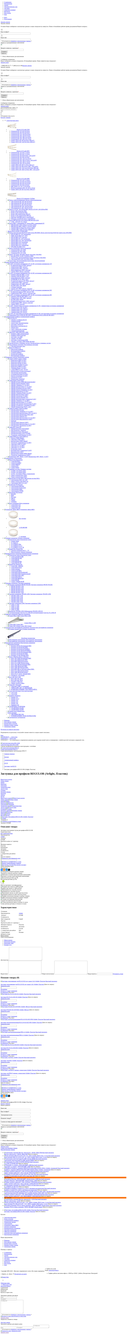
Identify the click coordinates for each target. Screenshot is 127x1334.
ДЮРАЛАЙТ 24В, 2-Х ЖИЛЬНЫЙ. (21, 688)
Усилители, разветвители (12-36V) (21, 442)
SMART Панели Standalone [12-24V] (21, 390)
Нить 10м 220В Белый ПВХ (19, 660)
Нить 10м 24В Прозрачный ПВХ (20, 664)
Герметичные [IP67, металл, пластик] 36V (23, 293)
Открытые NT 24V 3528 (18, 251)
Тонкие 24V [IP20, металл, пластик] (21, 288)
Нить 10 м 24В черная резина (19, 670)
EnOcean (13, 421)
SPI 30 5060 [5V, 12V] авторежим (21, 234)
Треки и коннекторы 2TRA (19, 475)
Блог (5, 14)
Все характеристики (7, 833)
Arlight (3, 836)
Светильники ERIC (17, 489)
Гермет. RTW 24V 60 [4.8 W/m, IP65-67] (22, 140)
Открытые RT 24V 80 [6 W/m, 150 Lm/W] (23, 155)
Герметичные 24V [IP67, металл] (20, 284)
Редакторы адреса (16, 449)
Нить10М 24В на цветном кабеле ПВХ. (22, 669)
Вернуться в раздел (6, 798)
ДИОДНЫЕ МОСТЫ (17, 714)
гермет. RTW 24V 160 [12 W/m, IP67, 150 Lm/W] (25, 169)
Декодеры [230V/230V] (18, 439)
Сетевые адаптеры (16, 287)
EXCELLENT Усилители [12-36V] (21, 425)
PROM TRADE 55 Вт (17, 591)
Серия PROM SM (16, 563)
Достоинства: (5, 960)
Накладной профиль (17, 349)
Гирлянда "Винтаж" (17, 681)
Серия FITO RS (15, 508)
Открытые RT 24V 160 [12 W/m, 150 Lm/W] (24, 160)
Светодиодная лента (10, 1217)
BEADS (13, 494)
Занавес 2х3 (14, 702)
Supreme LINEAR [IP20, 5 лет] (20, 276)
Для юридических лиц (10, 7)
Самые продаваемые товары (9, 1148)
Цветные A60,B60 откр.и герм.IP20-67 (22, 217)
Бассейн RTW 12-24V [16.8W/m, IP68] (22, 256)
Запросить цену (16, 1331)
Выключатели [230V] (17, 452)
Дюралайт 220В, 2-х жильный (20, 686)
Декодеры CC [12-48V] (18, 446)
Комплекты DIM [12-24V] (18, 360)
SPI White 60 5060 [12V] (18, 246)
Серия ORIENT (15, 464)
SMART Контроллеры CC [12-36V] (21, 386)
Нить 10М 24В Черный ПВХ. (19, 667)
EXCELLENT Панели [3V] (19, 416)
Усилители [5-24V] (16, 377)
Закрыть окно (5, 62)
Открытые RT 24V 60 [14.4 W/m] (20, 183)
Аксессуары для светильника (19, 323)
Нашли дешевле (16, 863)
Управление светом (10, 1222)
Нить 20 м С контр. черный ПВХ (21, 674)
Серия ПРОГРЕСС (16, 577)
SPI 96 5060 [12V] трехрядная (19, 245)
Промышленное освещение (12, 1228)
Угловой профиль (16, 352)
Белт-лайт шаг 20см (17, 678)
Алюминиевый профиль (11, 1220)
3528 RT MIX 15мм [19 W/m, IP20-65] (22, 229)
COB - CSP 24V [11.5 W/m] (19, 222)
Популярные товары (10, 722)
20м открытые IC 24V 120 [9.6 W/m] (21, 208)
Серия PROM (15, 560)
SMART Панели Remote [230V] (20, 383)
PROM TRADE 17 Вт (17, 586)
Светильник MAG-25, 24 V (19, 483)
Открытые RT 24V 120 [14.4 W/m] (21, 158)
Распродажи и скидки (10, 723)
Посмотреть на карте (20, 1274)
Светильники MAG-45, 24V (19, 480)
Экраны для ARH (16, 338)
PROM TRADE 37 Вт (17, 588)
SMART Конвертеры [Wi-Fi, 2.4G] (21, 407)
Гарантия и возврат (10, 10)
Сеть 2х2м (14, 692)
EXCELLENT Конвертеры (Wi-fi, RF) (22, 414)
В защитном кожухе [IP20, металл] (21, 265)
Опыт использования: (7, 937)
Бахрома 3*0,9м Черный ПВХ (20, 655)
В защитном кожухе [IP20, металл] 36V (22, 292)
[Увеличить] (17, 817)
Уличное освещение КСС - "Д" (20, 550)
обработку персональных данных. (21, 41)
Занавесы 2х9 (15, 705)
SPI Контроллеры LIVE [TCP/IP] (20, 433)
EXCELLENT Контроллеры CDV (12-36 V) (24, 413)
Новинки (7, 720)
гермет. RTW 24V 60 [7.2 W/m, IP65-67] (22, 165)
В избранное (4, 992)
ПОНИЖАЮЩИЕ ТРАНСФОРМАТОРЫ (23, 716)
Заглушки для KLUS (17, 324)
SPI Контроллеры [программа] (20, 428)
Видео (2, 815)
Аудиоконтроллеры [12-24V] (19, 374)
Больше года (7, 945)
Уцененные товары (9, 726)
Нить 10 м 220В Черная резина (20, 663)
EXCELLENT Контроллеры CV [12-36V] (23, 418)
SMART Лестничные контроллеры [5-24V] (23, 404)
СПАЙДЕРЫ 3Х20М (17, 708)
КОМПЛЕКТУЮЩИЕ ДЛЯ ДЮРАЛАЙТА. (24, 689)
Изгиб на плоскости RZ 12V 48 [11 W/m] (23, 188)
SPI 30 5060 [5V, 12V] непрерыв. (20, 239)
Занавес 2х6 (14, 703)
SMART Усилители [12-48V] (19, 396)
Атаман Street (15, 541)
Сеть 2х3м (14, 694)
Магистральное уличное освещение (21, 552)
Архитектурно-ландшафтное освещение (16, 1233)
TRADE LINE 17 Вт (17, 595)
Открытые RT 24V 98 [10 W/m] (20, 157)
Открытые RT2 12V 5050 (18, 250)
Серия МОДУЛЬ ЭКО (17, 575)
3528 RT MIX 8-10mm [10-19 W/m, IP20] (23, 228)
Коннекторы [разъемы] (18, 379)
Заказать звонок (5, 22)
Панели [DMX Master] (17, 438)
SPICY (13, 498)
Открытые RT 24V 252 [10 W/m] (20, 163)
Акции (6, 5)
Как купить (7, 13)
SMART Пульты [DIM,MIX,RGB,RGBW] (23, 382)
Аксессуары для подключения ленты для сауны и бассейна (28, 257)
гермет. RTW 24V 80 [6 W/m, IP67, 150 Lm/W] (24, 166)
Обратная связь (5, 1283)
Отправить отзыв (118, 974)
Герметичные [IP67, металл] (19, 267)
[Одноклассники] (4, 870)
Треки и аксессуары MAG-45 (19, 481)
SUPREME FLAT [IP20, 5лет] (19, 279)
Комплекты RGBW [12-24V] (19, 365)
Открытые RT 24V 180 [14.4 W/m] (21, 137)
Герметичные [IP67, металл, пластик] (22, 302)
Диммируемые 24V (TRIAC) (19, 309)
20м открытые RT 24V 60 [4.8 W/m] (21, 203)
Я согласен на (17, 41)
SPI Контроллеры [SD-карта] (19, 432)
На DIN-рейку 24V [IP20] (18, 285)
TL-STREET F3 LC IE (17, 547)
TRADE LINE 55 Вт (17, 600)
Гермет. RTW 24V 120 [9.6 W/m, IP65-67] (23, 142)
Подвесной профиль (17, 354)
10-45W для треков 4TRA (18, 472)
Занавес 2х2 (14, 700)
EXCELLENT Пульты (17, 410)
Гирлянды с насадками (17, 675)
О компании (7, 2)
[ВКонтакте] (2, 870)
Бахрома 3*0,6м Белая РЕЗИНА (20, 649)
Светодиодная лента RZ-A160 (9, 744)
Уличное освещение (10, 1226)
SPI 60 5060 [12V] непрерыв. (19, 242)
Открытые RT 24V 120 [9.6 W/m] (20, 136)
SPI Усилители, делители (18, 430)
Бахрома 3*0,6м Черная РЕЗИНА (21, 650)
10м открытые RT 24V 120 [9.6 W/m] (22, 206)
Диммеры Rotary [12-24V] (18, 368)
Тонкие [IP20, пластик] (18, 304)
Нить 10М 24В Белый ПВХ (19, 666)
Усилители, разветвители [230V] (20, 455)
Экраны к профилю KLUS (19, 320)
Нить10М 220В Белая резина (19, 661)
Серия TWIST (15, 467)
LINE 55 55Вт (15, 609)
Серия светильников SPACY (9, 749)
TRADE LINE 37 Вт (17, 597)
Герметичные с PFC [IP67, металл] (21, 298)
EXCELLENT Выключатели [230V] (21, 419)
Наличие (3, 812)
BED (12, 495)
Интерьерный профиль (18, 355)
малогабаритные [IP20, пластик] (20, 278)
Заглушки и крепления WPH (19, 340)
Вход (5, 17)
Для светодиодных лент (18, 346)
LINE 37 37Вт (15, 606)
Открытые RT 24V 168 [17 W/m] (20, 162)
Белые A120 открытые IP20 (19, 212)
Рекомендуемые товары (11, 725)
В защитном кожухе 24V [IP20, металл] (22, 281)
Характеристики (5, 806)
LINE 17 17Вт (15, 605)
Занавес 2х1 (14, 697)
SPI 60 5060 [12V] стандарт (19, 243)
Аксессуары (4, 807)
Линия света (14, 327)
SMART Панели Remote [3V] (19, 397)
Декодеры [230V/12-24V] (18, 444)
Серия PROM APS (16, 558)
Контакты (7, 11)
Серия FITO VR (15, 506)
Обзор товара (5, 799)
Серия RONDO (15, 461)
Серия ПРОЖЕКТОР (17, 578)
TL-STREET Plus (16, 544)
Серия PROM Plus (16, 561)
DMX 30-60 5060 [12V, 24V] (19, 236)
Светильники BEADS (17, 486)
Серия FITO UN (16, 505)
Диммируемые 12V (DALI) (19, 310)
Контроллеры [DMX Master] (19, 441)
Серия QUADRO (16, 463)
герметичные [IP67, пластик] (19, 282)
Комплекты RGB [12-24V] (19, 363)
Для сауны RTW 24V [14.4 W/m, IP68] (22, 259)
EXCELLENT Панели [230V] (19, 422)
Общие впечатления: (48, 974)
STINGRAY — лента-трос (8, 738)
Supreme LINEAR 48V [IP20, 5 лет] (21, 296)
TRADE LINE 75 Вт (17, 602)
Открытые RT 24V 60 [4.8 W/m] (20, 132)
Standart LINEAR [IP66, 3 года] (20, 274)
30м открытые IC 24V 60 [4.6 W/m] (21, 204)
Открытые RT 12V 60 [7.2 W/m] (20, 152)
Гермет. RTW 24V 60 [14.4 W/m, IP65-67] (23, 189)
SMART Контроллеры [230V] (19, 394)
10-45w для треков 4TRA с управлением (23, 474)
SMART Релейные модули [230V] (21, 388)
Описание (4, 804)
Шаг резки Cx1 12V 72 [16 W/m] (20, 186)
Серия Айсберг (15, 569)
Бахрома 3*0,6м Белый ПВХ (19, 647)
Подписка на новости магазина (10, 729)
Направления (8, 3)
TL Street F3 (14, 542)
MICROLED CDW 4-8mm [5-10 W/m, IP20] (23, 225)
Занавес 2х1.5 (15, 698)
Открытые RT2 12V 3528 (18, 253)
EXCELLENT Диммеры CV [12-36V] (22, 411)
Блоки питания (8, 1219)
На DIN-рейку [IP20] (17, 299)
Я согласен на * (17, 1314)
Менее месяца (8, 940)
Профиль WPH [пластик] (18, 335)
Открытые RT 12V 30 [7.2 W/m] (20, 180)
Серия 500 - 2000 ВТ (17, 566)
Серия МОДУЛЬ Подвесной (19, 572)
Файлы (3, 813)
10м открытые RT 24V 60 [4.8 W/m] (21, 201)
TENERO (14, 501)
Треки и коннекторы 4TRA (19, 477)
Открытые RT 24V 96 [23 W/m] (20, 185)
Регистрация (8, 19)
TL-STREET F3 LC (16, 546)
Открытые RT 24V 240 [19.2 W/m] (21, 139)
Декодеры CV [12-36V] (18, 447)
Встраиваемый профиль (18, 351)
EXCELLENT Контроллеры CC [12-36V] (23, 424)
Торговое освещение (10, 1230)
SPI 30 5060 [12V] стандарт (19, 237)
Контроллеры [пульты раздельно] (21, 371)
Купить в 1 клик (16, 861)
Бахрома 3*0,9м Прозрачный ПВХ (21, 652)
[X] (9, 870)
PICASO (13, 497)
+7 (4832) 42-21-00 (6, 1284)
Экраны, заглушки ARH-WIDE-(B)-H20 (22, 341)
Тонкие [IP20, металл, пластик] (20, 271)
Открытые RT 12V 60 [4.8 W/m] (20, 131)
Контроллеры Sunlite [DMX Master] (21, 453)
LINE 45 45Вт (15, 608)
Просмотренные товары (8, 1149)
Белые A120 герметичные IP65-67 (21, 215)
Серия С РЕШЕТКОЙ (17, 581)
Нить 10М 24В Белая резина (19, 672)
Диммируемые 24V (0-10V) (19, 307)
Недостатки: (4, 974)
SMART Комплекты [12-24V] (19, 391)
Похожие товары (6, 810)
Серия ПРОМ (15, 580)
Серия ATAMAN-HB (17, 556)
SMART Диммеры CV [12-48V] (20, 400)
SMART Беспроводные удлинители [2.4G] (23, 399)
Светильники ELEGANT (18, 487)
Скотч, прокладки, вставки (19, 329)
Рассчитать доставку (20, 865)
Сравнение (14, 991)
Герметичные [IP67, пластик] (19, 268)
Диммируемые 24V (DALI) (19, 312)
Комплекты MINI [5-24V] (18, 366)
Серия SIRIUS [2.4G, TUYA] (19, 369)
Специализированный (17, 330)
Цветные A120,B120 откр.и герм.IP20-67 (23, 218)
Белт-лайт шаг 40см (17, 680)
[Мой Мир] (7, 870)
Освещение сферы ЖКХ (11, 1225)
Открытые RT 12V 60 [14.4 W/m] (20, 181)
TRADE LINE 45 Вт (17, 598)
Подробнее (4, 989)
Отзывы (3, 809)
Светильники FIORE (17, 491)
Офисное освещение (10, 1231)
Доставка (7, 8)
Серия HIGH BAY (16, 567)
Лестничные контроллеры (18, 372)
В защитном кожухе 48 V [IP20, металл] (22, 301)
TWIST (13, 500)
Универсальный (15, 321)
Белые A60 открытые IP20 (19, 211)
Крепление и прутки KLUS (19, 326)
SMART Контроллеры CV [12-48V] (21, 402)
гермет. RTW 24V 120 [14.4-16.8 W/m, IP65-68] (24, 168)
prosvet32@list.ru (53, 1270)
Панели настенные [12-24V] (19, 376)
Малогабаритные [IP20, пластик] (20, 270)
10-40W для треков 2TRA (18, 470)
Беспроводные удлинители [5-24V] (21, 450)
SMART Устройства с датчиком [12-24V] (23, 405)
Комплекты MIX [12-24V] (18, 362)
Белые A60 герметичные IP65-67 (20, 214)
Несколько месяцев (9, 941)
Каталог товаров (5, 117)
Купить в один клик (20, 1316)
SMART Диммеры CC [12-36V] (20, 385)
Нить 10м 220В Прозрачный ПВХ (21, 658)
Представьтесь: (92, 974)
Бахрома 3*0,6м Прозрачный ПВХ (21, 646)
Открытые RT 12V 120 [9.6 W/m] (20, 134)
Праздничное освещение (11, 1234)
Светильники (8, 1223)
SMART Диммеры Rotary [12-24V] (21, 393)
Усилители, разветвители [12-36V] (21, 435)
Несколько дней (8, 943)
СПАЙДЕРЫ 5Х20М (17, 709)
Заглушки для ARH (16, 337)
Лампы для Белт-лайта (17, 683)
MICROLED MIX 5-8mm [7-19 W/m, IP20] (23, 226)
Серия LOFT (15, 466)
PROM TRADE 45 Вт (17, 589)
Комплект (3, 803)
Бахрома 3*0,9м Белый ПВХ (19, 653)
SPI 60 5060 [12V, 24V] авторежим (21, 240)
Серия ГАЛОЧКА (16, 570)
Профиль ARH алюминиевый (20, 334)
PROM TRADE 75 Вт (17, 592)
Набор (2, 801)
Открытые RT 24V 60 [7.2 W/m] (20, 154)
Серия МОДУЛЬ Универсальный (20, 574)
